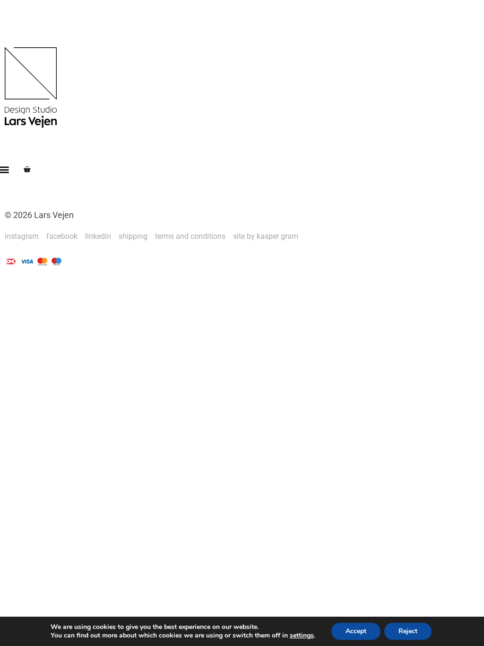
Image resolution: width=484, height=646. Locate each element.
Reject (407, 631)
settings (302, 635)
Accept (356, 631)
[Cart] (27, 169)
